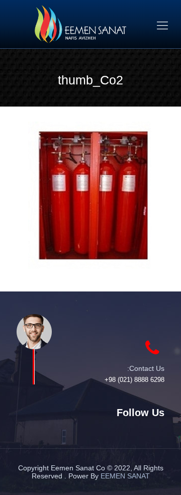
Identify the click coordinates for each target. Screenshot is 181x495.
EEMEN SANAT (125, 476)
